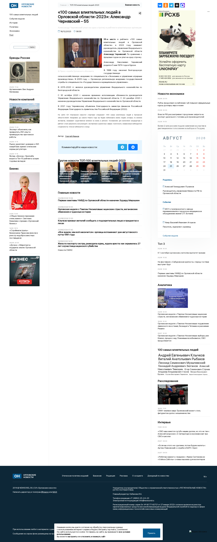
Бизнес (14, 168)
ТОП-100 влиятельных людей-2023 (84, 5)
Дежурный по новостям (158, 475)
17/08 (160, 427)
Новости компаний (21, 99)
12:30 (16, 214)
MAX (54, 492)
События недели (17, 18)
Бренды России (19, 57)
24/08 (11, 142)
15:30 (165, 257)
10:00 (165, 312)
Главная (63, 5)
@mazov (45, 492)
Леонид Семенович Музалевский (181, 363)
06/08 (11, 243)
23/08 (160, 312)
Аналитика (165, 285)
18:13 (16, 228)
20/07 (160, 453)
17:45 (16, 127)
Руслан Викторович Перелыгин (177, 374)
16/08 (160, 321)
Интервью (164, 422)
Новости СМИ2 (65, 250)
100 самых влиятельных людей (23, 14)
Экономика (14, 31)
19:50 (165, 121)
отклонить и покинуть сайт (93, 536)
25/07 (160, 441)
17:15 (16, 142)
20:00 (17, 243)
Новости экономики (171, 93)
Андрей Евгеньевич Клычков (181, 355)
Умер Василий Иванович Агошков (180, 222)
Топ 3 (161, 243)
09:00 (164, 427)
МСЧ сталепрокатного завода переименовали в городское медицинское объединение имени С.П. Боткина (182, 211)
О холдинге (137, 475)
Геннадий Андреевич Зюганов (178, 366)
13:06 (165, 269)
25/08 (11, 87)
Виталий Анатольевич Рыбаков (181, 359)
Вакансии (97, 475)
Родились (167, 179)
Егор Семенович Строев (197, 369)
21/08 (11, 214)
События (167, 202)
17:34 (16, 87)
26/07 (160, 333)
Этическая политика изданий (75, 475)
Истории (13, 22)
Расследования (168, 381)
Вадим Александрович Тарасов (198, 374)
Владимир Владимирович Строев (173, 371)
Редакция (110, 475)
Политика (13, 27)
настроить (72, 536)
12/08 (11, 228)
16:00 (165, 248)
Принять (151, 533)
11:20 (164, 408)
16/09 (160, 408)
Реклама (124, 475)
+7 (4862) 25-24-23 (139, 498)
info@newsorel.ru (146, 500)
